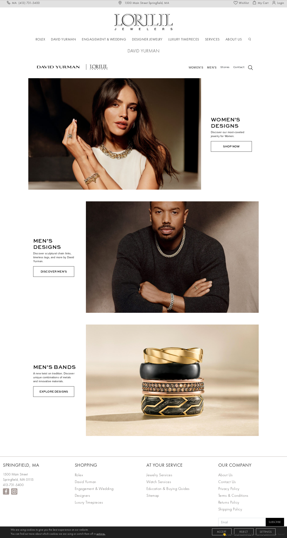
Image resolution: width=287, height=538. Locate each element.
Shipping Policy (230, 509)
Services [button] (212, 39)
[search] (248, 68)
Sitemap (152, 495)
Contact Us (227, 481)
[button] (250, 39)
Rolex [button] (40, 39)
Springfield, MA (21, 465)
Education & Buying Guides (168, 488)
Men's (212, 67)
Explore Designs (53, 391)
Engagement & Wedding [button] (104, 39)
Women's (196, 67)
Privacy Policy (229, 488)
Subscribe (275, 522)
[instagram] (14, 491)
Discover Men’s (54, 271)
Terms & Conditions (233, 495)
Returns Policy (228, 502)
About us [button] (234, 39)
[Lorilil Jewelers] (143, 21)
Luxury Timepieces (89, 502)
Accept (221, 532)
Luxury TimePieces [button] (183, 39)
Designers (82, 495)
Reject (244, 532)
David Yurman (85, 481)
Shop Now (231, 146)
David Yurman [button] (63, 39)
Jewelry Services (159, 474)
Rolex (79, 474)
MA (26, 3)
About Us (225, 474)
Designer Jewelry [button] (147, 39)
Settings (266, 532)
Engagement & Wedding (94, 488)
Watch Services (158, 481)
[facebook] (6, 491)
